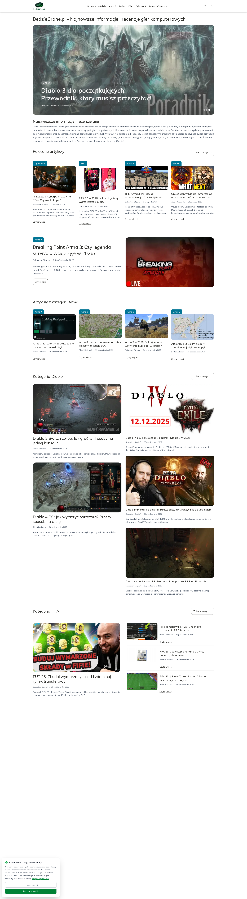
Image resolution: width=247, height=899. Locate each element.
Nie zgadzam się (31, 885)
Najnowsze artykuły (96, 6)
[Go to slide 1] (204, 110)
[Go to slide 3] (209, 110)
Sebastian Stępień (48, 105)
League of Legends (158, 6)
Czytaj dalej (40, 281)
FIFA (130, 6)
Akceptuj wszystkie (31, 891)
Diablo (122, 6)
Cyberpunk (141, 6)
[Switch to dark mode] (212, 6)
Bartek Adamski (85, 206)
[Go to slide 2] (207, 110)
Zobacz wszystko (202, 152)
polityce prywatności (40, 878)
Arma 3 (112, 6)
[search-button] (205, 6)
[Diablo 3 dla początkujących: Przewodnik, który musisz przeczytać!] (123, 70)
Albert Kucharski (178, 202)
